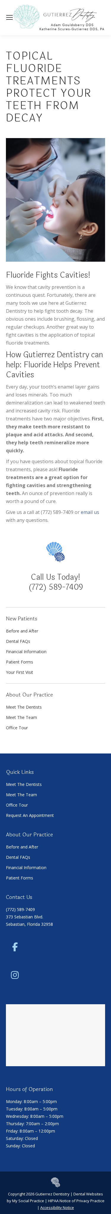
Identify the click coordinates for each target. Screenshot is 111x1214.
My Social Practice (27, 1200)
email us (90, 512)
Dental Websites (88, 1194)
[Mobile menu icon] (9, 17)
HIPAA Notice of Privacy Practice (76, 1200)
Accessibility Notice (57, 1207)
